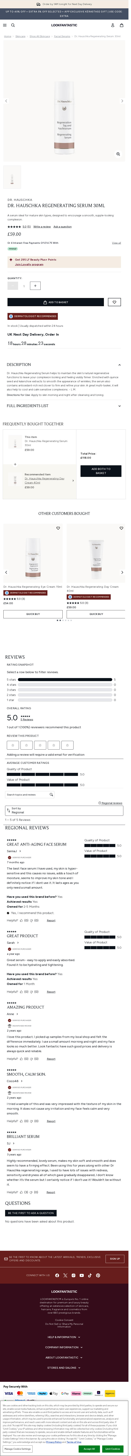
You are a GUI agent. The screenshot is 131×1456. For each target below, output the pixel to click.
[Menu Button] (4, 25)
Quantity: (15, 278)
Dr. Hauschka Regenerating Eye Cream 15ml (32, 586)
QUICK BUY (33, 614)
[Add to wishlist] (114, 302)
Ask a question (63, 226)
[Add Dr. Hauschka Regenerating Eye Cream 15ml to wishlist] (58, 528)
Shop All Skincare (40, 36)
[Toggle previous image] (6, 101)
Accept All (89, 1449)
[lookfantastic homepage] (64, 25)
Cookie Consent (64, 1320)
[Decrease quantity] (13, 286)
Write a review (42, 226)
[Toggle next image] (122, 101)
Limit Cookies (113, 1449)
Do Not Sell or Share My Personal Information (64, 1325)
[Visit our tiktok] (90, 1275)
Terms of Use (74, 1442)
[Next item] (122, 572)
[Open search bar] (13, 25)
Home (7, 36)
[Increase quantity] (35, 286)
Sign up (115, 1258)
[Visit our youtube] (82, 1275)
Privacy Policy (54, 1442)
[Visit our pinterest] (98, 1275)
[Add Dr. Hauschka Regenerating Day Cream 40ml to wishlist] (121, 528)
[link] (113, 25)
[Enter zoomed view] (118, 154)
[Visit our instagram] (73, 1275)
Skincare (20, 36)
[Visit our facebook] (57, 1275)
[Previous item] (6, 572)
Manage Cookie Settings (18, 1449)
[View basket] (122, 25)
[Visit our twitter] (65, 1275)
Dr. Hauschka (20, 200)
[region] (64, 1428)
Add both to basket (101, 471)
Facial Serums (62, 36)
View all (116, 243)
